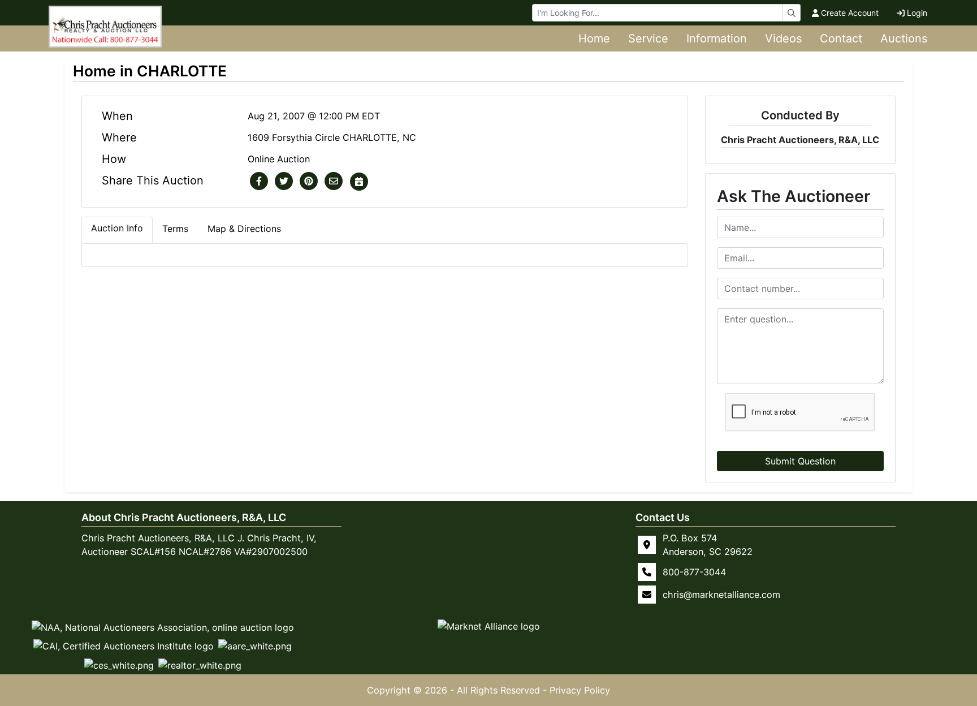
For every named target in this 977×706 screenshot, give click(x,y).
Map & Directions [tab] (244, 228)
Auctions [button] (903, 38)
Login (917, 13)
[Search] (792, 12)
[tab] (117, 230)
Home (594, 38)
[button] (259, 181)
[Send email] (333, 181)
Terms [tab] (175, 228)
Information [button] (716, 38)
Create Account (850, 13)
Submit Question (800, 461)
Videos (783, 38)
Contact (841, 38)
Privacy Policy (580, 690)
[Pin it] (308, 181)
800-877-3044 (694, 572)
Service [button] (648, 38)
